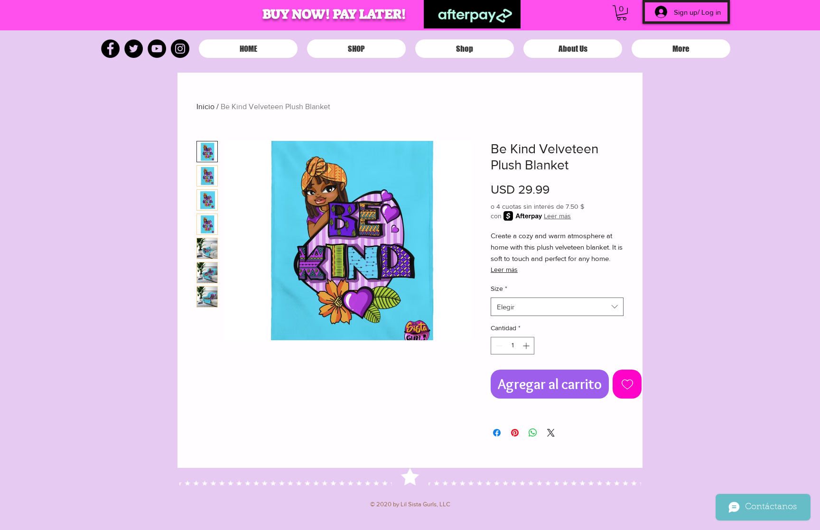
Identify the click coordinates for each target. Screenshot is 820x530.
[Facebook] (110, 48)
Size (499, 288)
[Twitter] (133, 48)
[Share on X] (551, 432)
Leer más (557, 216)
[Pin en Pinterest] (515, 432)
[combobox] (557, 307)
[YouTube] (157, 48)
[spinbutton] (512, 345)
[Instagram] (180, 48)
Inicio (205, 106)
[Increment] (527, 345)
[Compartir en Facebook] (497, 432)
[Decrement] (498, 345)
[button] (622, 12)
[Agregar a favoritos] (627, 384)
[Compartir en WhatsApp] (533, 432)
